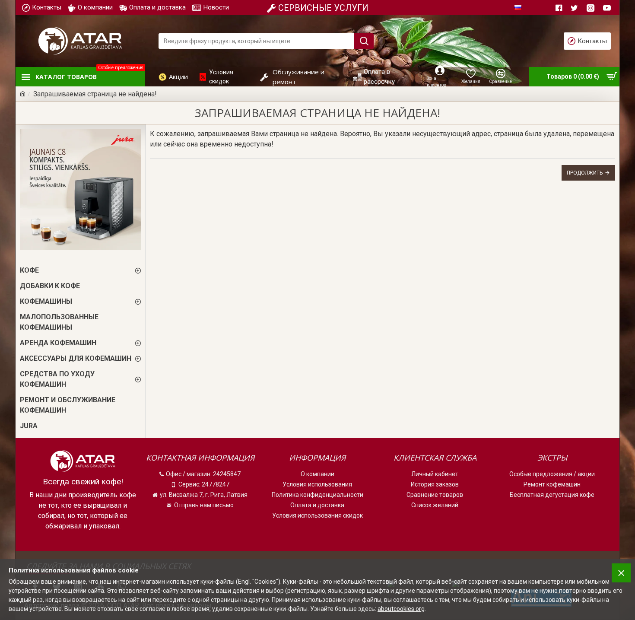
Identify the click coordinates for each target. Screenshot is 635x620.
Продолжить (585, 173)
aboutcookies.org (401, 608)
